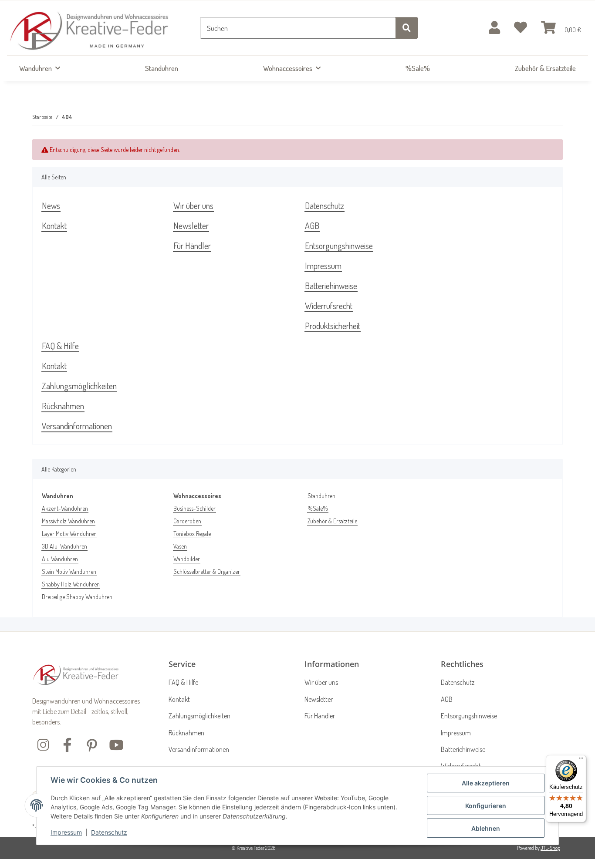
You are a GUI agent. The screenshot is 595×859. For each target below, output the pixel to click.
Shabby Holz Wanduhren (71, 584)
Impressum (66, 832)
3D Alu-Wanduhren (64, 546)
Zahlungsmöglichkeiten (79, 385)
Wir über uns (193, 205)
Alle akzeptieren (486, 783)
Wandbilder (186, 559)
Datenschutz (109, 832)
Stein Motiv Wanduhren (69, 571)
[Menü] (581, 760)
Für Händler (192, 245)
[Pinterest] (92, 744)
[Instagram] (43, 744)
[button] (494, 28)
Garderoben (187, 521)
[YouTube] (116, 744)
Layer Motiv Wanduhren (69, 533)
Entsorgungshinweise (339, 245)
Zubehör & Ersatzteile (332, 521)
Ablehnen (485, 828)
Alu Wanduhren (60, 559)
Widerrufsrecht (328, 305)
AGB (312, 225)
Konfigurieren (485, 805)
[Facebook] (67, 744)
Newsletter (191, 225)
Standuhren (321, 495)
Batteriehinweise (331, 285)
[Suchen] (407, 28)
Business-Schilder (194, 508)
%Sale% (318, 508)
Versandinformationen (77, 425)
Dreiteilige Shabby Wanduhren (77, 596)
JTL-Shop (550, 848)
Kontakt (54, 225)
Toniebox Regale (192, 533)
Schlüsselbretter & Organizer (206, 571)
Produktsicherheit (332, 325)
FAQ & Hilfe (60, 345)
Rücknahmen (63, 405)
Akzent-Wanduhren (65, 508)
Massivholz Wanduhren (68, 521)
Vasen (180, 546)
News (51, 205)
